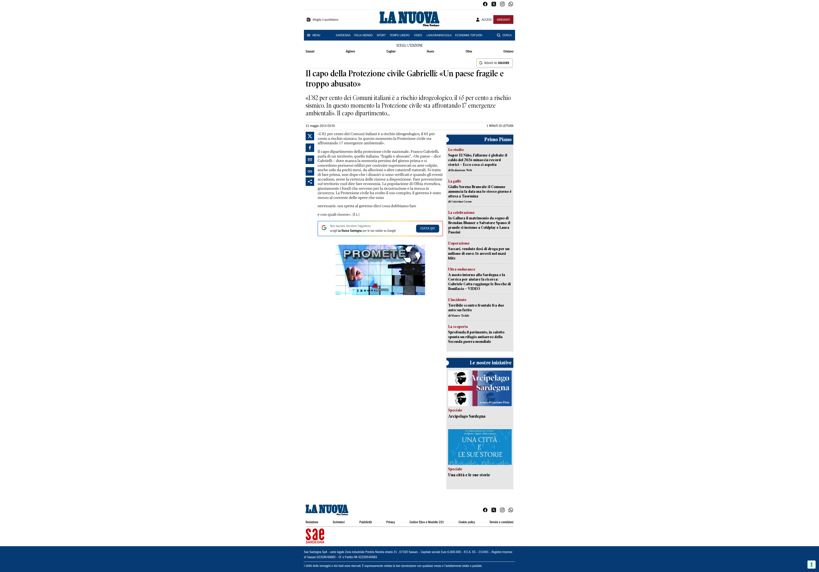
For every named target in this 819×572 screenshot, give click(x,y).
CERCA (507, 35)
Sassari (310, 51)
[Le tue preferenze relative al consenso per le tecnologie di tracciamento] (811, 564)
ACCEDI (487, 20)
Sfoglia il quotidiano (325, 20)
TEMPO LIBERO (400, 35)
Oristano (508, 51)
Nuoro (430, 51)
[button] (380, 270)
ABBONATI (503, 20)
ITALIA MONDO (363, 35)
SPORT (381, 35)
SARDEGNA (343, 35)
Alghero (350, 51)
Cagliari (390, 51)
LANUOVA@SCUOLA (439, 35)
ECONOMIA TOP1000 (468, 35)
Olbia (469, 51)
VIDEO (418, 35)
